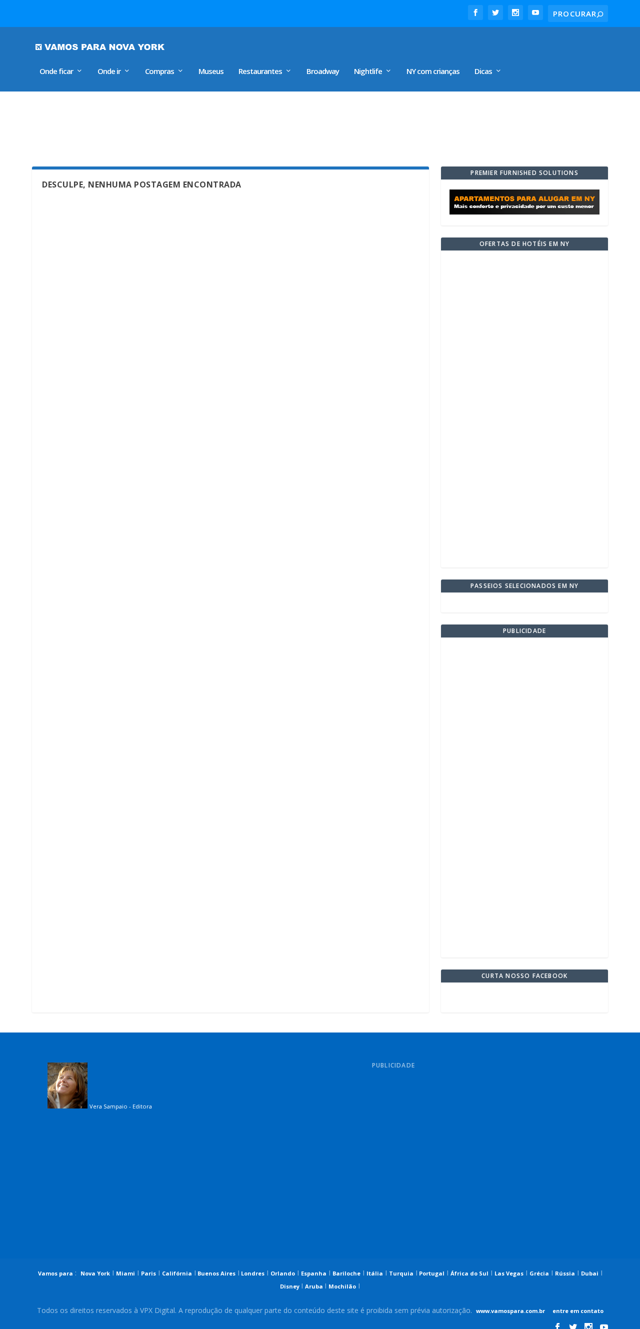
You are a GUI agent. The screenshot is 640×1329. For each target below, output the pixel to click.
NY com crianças (433, 71)
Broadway (322, 71)
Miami (125, 1273)
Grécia (539, 1273)
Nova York (95, 1273)
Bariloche (346, 1273)
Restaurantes (260, 71)
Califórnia (177, 1273)
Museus (211, 71)
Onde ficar (56, 71)
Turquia (401, 1273)
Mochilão (342, 1286)
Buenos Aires (216, 1273)
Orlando (282, 1273)
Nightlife (368, 71)
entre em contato (577, 1310)
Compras (159, 71)
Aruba (314, 1286)
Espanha (313, 1273)
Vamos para (55, 1273)
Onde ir (109, 71)
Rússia (565, 1273)
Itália (374, 1273)
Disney (290, 1286)
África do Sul (469, 1273)
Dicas (483, 71)
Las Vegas (509, 1273)
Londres (252, 1273)
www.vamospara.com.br (510, 1310)
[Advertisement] (269, 124)
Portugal (431, 1273)
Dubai (589, 1273)
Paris (148, 1273)
